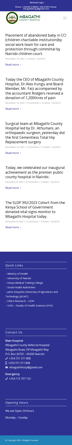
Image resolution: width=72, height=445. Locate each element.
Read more (12, 64)
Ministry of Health (17, 273)
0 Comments (33, 102)
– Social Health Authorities (20, 287)
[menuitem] (36, 2)
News (32, 58)
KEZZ (43, 58)
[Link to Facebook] (54, 439)
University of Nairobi (19, 278)
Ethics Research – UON (20, 301)
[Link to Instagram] (59, 439)
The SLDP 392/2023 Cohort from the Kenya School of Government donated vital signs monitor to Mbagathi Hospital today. (35, 209)
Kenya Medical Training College (25, 282)
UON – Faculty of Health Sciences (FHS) (30, 305)
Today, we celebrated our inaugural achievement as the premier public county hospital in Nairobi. (35, 172)
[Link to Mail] (64, 439)
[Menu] (65, 18)
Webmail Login (37, 2)
